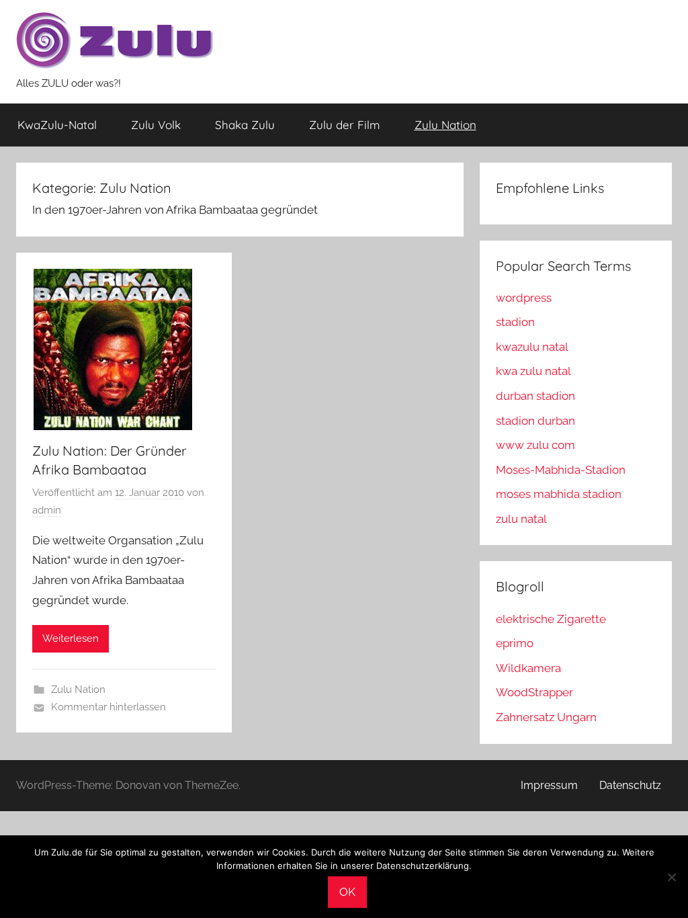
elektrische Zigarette (551, 619)
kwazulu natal (532, 346)
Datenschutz (630, 785)
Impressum (549, 785)
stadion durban (535, 420)
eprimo (514, 643)
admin (46, 510)
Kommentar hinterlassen (108, 707)
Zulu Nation (445, 125)
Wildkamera (528, 668)
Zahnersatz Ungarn (546, 717)
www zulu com (535, 445)
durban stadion (535, 396)
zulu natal (521, 519)
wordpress (524, 297)
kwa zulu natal (533, 371)
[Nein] (671, 877)
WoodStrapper (534, 692)
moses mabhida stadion (558, 494)
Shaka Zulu (245, 125)
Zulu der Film (344, 125)
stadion (515, 322)
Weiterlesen (70, 638)
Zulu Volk (156, 125)
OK (347, 892)
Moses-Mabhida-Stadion (561, 469)
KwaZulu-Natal (57, 125)
